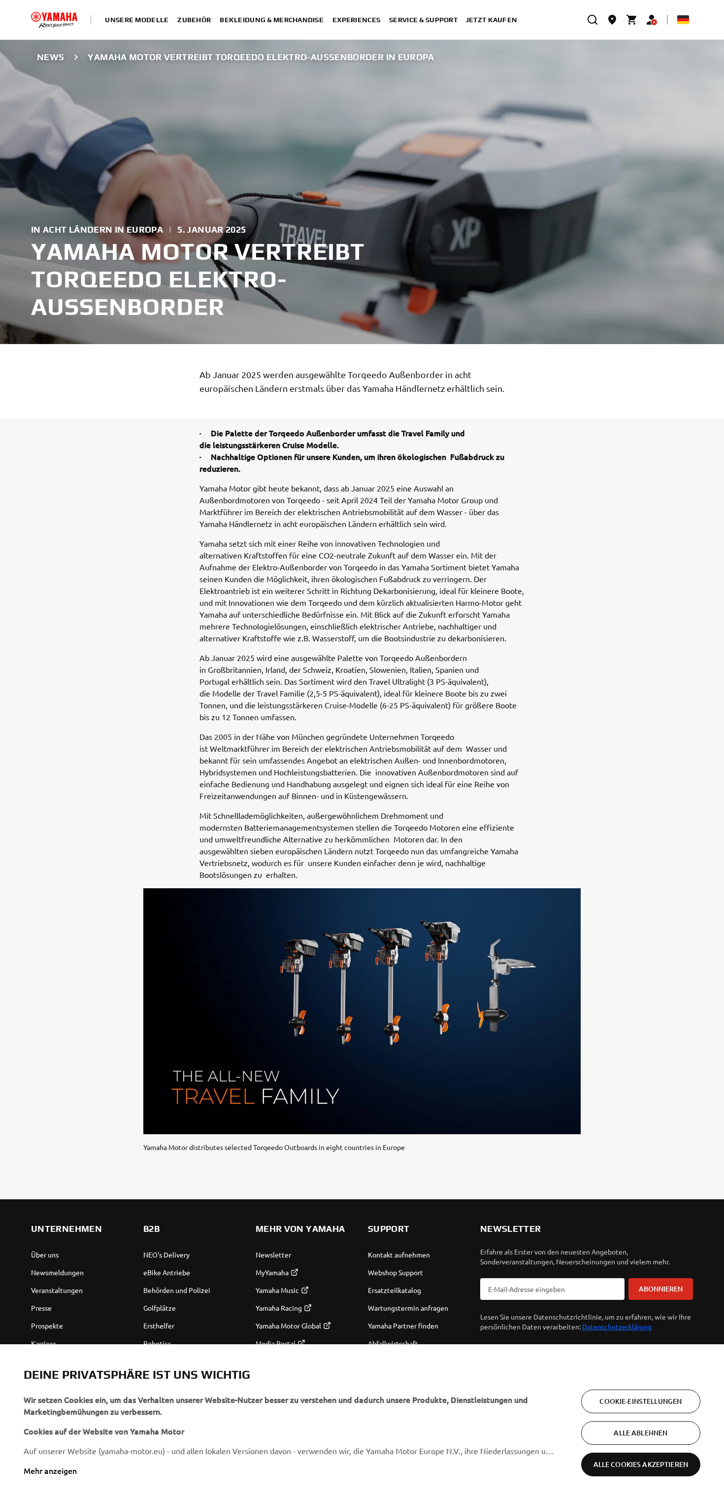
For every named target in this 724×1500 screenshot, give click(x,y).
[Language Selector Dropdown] (683, 20)
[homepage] (54, 20)
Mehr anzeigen (50, 1470)
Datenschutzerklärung (617, 1326)
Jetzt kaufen (491, 20)
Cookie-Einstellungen (640, 1401)
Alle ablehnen (640, 1432)
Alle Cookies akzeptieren (640, 1464)
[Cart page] (632, 20)
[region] (362, 1422)
